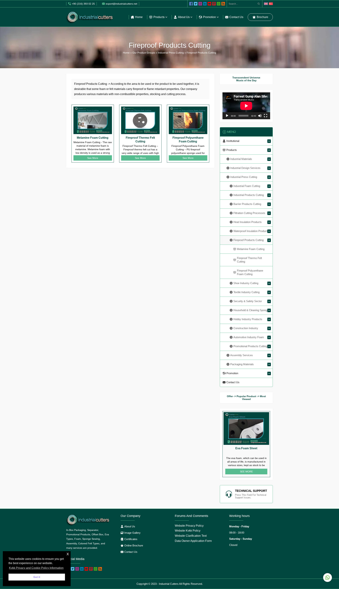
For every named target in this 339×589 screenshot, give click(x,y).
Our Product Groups (143, 52)
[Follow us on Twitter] (195, 3)
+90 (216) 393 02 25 (83, 3)
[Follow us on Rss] (223, 3)
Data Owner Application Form (193, 540)
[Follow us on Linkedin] (205, 3)
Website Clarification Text (191, 535)
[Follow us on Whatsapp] (218, 3)
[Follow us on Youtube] (209, 3)
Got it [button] (36, 577)
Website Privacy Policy (189, 525)
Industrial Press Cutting (171, 52)
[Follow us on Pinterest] (214, 3)
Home (126, 52)
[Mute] (260, 115)
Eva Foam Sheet (246, 448)
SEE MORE (246, 471)
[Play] (227, 115)
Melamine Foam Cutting (92, 137)
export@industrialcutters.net (121, 3)
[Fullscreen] (265, 115)
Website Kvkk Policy (187, 530)
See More (92, 158)
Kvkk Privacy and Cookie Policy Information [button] (36, 567)
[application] (246, 105)
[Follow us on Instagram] (200, 3)
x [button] (68, 553)
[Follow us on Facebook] (191, 3)
